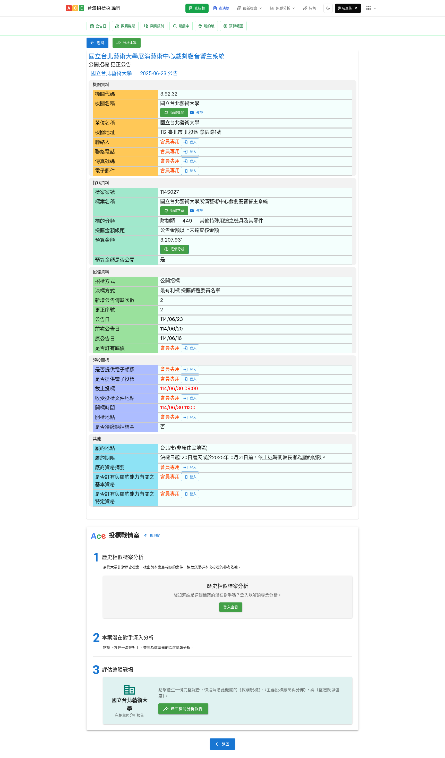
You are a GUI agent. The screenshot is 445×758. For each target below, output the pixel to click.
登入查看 (230, 607)
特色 (312, 8)
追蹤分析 (283, 8)
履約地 (209, 26)
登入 (193, 142)
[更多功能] (371, 8)
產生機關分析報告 (186, 708)
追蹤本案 (177, 210)
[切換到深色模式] (328, 8)
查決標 (224, 8)
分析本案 (130, 43)
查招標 (199, 8)
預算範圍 (236, 26)
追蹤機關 (177, 112)
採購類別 (157, 26)
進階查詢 (345, 8)
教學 (199, 112)
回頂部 (155, 535)
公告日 (101, 26)
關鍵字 (183, 26)
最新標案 (250, 8)
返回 (100, 43)
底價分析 (178, 249)
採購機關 (128, 26)
